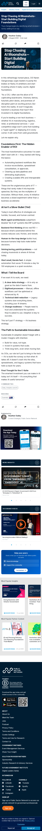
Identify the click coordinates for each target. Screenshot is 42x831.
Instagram (9, 793)
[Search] (18, 3)
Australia (5, 397)
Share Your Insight (9, 752)
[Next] (37, 462)
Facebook (10, 786)
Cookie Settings (8, 735)
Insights (3, 9)
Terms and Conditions (10, 731)
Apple (24, 790)
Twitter (8, 790)
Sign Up (8, 808)
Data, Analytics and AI (9, 388)
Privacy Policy (7, 728)
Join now (25, 4)
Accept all (31, 828)
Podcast (5, 724)
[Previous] (32, 462)
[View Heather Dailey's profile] (3, 417)
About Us (6, 714)
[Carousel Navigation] (34, 462)
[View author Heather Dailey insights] (4, 36)
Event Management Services (13, 748)
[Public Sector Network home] (7, 3)
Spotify (25, 786)
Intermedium (7, 775)
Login (33, 4)
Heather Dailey (15, 36)
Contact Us (6, 741)
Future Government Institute (15, 768)
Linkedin (8, 783)
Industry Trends (14, 9)
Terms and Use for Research (13, 738)
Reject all (11, 828)
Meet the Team (8, 717)
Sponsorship (7, 760)
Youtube (25, 783)
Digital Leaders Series (10, 771)
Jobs (4, 721)
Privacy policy (30, 821)
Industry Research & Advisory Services (17, 763)
